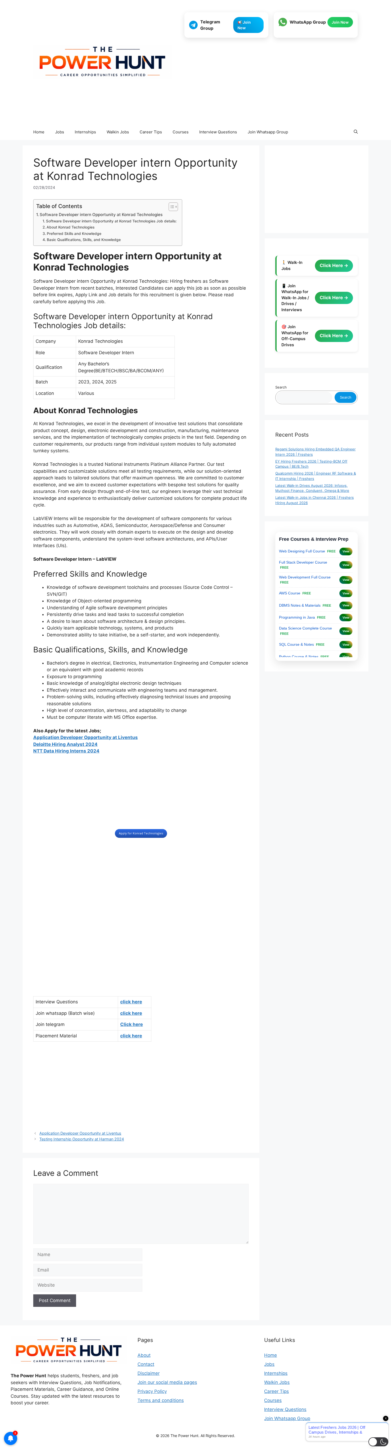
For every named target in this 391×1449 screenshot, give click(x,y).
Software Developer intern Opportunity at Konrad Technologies (101, 214)
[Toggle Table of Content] (171, 206)
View (346, 551)
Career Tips (151, 131)
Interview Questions (218, 131)
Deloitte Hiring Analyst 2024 (65, 744)
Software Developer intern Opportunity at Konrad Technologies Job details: (111, 221)
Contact (146, 1364)
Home (38, 131)
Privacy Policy (152, 1391)
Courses (181, 131)
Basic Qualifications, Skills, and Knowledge (84, 240)
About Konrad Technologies (70, 227)
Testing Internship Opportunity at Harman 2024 (81, 1139)
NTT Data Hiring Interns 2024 (66, 751)
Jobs (59, 131)
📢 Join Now (244, 25)
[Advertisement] (271, 81)
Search (281, 387)
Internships (85, 131)
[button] (355, 132)
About (144, 1355)
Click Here (332, 265)
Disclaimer (149, 1373)
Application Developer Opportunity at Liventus (85, 737)
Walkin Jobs (118, 131)
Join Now (340, 22)
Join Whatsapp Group (268, 131)
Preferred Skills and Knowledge (74, 233)
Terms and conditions (161, 1400)
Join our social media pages (167, 1382)
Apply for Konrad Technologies (141, 833)
